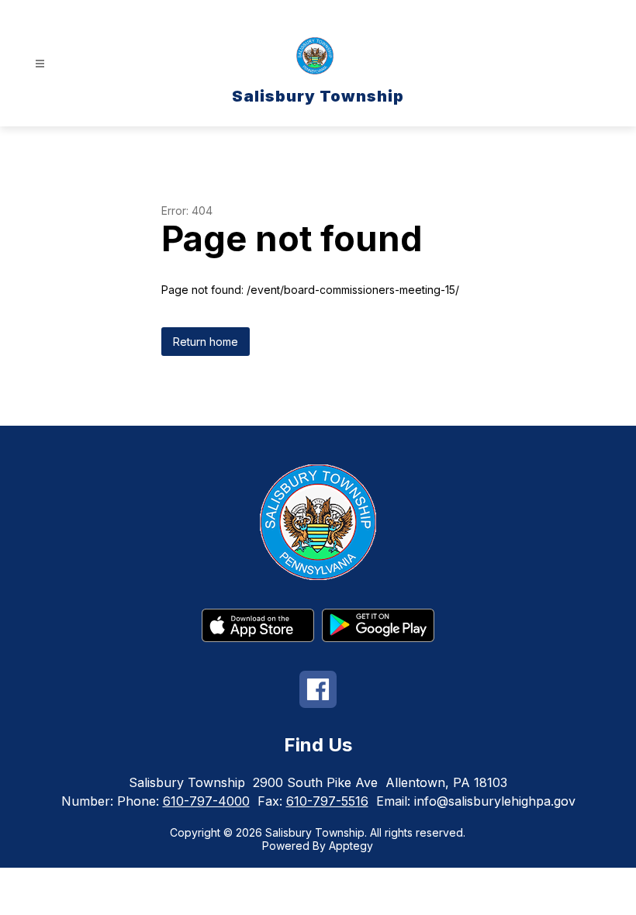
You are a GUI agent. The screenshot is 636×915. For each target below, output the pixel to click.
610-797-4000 (206, 801)
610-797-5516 (327, 801)
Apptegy (351, 845)
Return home (205, 341)
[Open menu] (40, 64)
